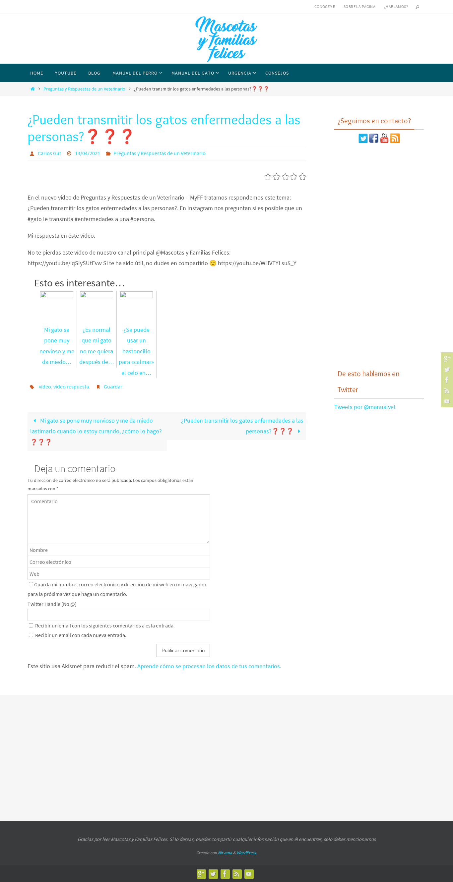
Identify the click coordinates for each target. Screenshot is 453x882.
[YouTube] (446, 401)
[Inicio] (32, 89)
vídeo (45, 386)
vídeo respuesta (71, 386)
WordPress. (247, 852)
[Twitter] (446, 369)
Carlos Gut (49, 153)
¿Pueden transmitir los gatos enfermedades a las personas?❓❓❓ (242, 426)
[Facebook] (446, 380)
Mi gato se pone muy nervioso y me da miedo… (56, 346)
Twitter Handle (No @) (52, 604)
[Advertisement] (379, 256)
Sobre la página (359, 6)
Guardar (113, 386)
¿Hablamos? (396, 6)
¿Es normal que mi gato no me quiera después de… (96, 346)
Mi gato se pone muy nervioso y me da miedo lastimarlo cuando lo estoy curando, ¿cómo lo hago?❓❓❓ (96, 431)
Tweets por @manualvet (365, 407)
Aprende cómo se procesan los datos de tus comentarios (208, 666)
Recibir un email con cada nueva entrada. (80, 635)
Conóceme (324, 6)
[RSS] (446, 390)
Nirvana (225, 852)
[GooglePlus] (446, 358)
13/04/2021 (87, 153)
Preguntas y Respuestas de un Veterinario (84, 89)
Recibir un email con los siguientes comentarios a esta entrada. (105, 625)
